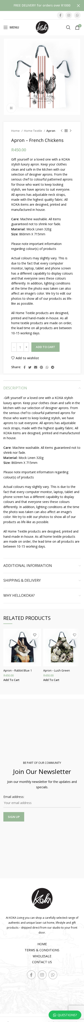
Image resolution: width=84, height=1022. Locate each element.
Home (15, 131)
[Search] (68, 27)
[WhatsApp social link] (77, 15)
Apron (50, 131)
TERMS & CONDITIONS (42, 950)
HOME (42, 944)
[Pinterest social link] (41, 367)
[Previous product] (61, 130)
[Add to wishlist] (35, 635)
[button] (11, 680)
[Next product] (70, 130)
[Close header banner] (78, 5)
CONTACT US (42, 962)
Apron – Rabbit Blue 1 (17, 670)
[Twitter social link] (30, 367)
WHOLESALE (42, 956)
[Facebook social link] (60, 15)
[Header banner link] (35, 5)
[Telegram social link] (53, 367)
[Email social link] (36, 367)
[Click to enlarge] (11, 108)
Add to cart (45, 347)
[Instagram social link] (68, 15)
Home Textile (33, 131)
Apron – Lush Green (56, 670)
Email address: (13, 797)
